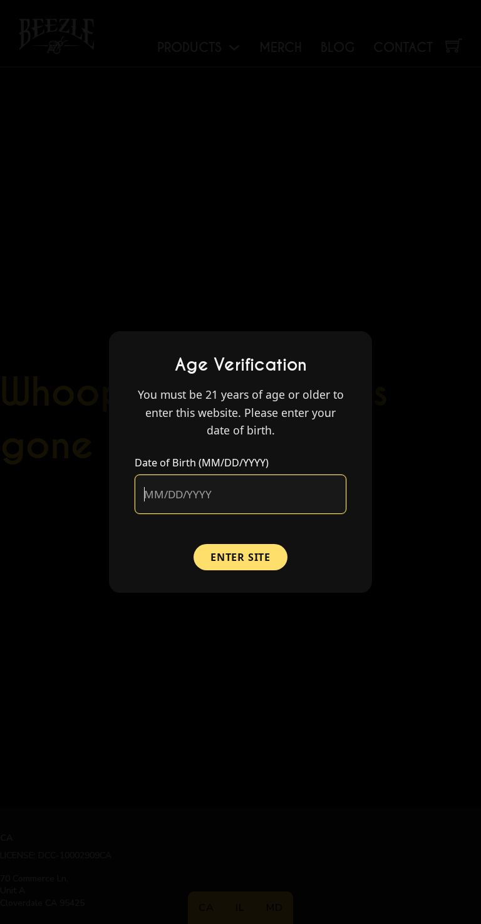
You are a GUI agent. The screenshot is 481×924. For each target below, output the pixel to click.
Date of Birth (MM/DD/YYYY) (202, 463)
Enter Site (240, 557)
